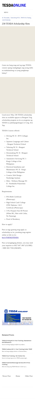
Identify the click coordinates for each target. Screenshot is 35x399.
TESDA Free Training (26, 17)
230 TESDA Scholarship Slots (16, 23)
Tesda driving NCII (15, 17)
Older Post (29, 376)
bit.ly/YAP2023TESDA (10, 238)
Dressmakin (6, 17)
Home (18, 376)
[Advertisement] (17, 43)
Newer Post (6, 376)
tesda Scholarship (6, 20)
